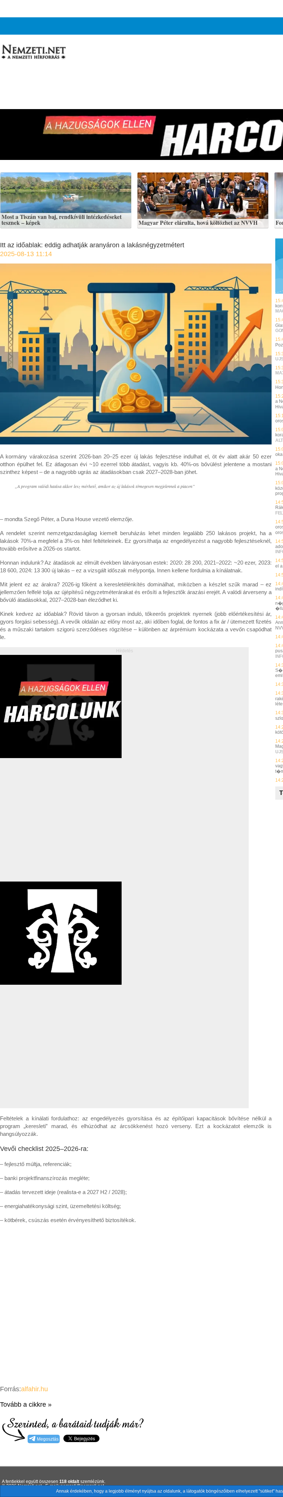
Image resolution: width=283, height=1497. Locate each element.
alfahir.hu (34, 1389)
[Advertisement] (62, 828)
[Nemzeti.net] (33, 52)
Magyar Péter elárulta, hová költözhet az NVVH (198, 223)
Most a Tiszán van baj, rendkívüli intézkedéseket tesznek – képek (61, 220)
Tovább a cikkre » (26, 1404)
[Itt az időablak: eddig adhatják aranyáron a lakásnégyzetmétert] (136, 442)
